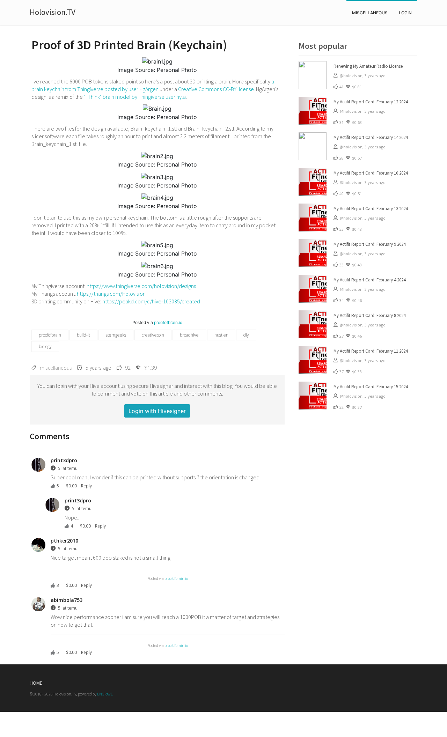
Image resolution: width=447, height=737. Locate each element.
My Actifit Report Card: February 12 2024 (371, 102)
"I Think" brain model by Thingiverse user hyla (135, 96)
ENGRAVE (105, 694)
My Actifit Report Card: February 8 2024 (369, 315)
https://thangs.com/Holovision (111, 293)
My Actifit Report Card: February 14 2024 (371, 137)
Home (36, 683)
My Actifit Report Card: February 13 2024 (371, 209)
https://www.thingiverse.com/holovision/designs (141, 285)
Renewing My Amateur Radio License (368, 66)
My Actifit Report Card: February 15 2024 (371, 387)
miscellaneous (370, 12)
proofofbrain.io (168, 322)
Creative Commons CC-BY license (216, 89)
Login (405, 12)
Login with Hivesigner (157, 410)
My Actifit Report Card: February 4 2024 (369, 280)
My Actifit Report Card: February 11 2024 (371, 351)
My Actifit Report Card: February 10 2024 (371, 173)
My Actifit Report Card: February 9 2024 (369, 244)
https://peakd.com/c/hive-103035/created (151, 301)
